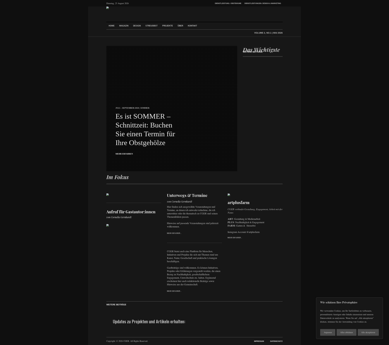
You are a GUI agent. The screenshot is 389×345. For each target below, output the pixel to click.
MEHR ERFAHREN (124, 154)
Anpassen (328, 332)
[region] (349, 318)
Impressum (259, 341)
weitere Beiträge (253, 52)
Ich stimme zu (219, 326)
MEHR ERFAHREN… (174, 233)
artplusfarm (239, 202)
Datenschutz (276, 341)
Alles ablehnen (346, 332)
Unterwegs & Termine (187, 195)
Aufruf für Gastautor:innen (130, 211)
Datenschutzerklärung (229, 326)
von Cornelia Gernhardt (118, 217)
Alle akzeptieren (368, 332)
